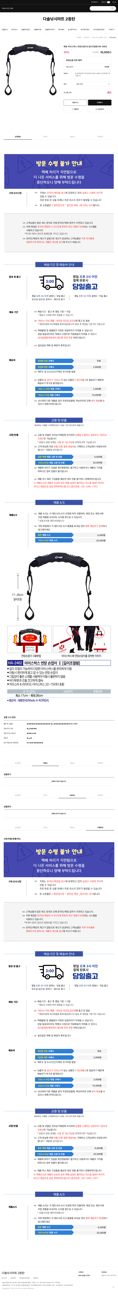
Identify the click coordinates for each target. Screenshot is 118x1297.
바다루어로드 (85, 30)
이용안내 (35, 1278)
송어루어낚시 (72, 30)
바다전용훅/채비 (98, 30)
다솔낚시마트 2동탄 (59, 18)
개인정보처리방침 (24, 1278)
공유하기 (101, 109)
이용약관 (13, 1278)
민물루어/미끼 (50, 30)
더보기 (111, 29)
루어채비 (61, 30)
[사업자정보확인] (25, 1285)
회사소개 (4, 1278)
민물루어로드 (25, 30)
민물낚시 (5, 30)
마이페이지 (94, 2)
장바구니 (105, 2)
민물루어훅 (37, 30)
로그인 (114, 2)
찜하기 (76, 109)
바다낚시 (15, 30)
